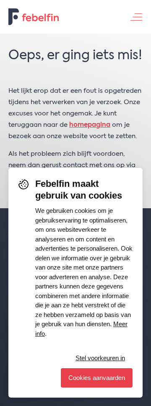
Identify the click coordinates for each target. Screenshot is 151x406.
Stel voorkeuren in (100, 357)
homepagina (89, 125)
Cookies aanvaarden (96, 377)
